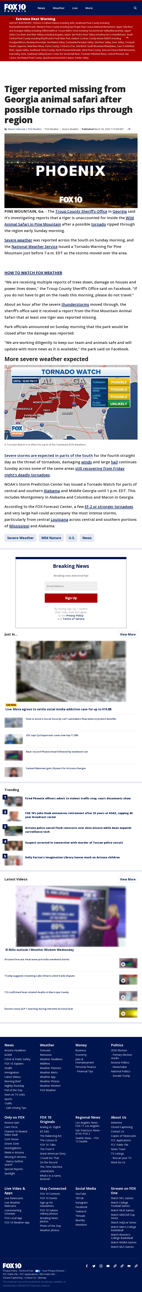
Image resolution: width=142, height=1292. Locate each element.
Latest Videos (15, 879)
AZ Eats (44, 1131)
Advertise (116, 1122)
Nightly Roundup (14, 1085)
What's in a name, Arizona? (50, 1177)
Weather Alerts (49, 1072)
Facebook (81, 1207)
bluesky (122, 1266)
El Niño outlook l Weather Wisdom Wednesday (40, 950)
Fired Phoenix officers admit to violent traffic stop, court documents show (78, 798)
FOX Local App (13, 1218)
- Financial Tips (84, 1071)
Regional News (87, 1117)
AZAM (8, 1054)
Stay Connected (53, 1188)
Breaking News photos (49, 1219)
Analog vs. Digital (50, 1127)
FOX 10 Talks (48, 1144)
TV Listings (117, 1153)
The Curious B (48, 1140)
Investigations (12, 1148)
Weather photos (49, 1230)
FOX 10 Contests (50, 1193)
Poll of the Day (13, 1090)
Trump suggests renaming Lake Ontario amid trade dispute (39, 975)
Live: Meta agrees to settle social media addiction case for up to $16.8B (58, 709)
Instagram (81, 1202)
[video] (71, 916)
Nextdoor (81, 1224)
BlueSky (80, 1220)
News (87, 538)
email (129, 1266)
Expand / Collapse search (135, 8)
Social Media (85, 1188)
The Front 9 (47, 1149)
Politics (117, 1045)
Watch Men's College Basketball (123, 1228)
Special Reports (13, 1169)
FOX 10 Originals (47, 1119)
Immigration (11, 1072)
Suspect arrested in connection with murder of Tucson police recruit (74, 842)
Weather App (47, 1077)
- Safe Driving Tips (15, 1108)
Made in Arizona (14, 1152)
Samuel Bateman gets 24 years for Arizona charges (56, 768)
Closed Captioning (122, 1127)
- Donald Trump (120, 1075)
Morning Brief (12, 1081)
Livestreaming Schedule (12, 1212)
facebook (87, 1266)
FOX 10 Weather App (16, 1222)
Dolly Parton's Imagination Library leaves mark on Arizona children (72, 857)
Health (8, 1068)
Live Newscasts (13, 1198)
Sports (8, 1099)
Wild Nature (51, 538)
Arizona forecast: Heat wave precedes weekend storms (36, 959)
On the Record (48, 1162)
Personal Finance (85, 1067)
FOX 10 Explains (13, 1063)
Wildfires (45, 1063)
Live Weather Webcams (12, 1204)
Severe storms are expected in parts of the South (48, 455)
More (88, 8)
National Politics (120, 1071)
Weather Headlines (51, 1059)
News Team (118, 1149)
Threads (80, 1216)
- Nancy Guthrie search (13, 1162)
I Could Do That (49, 1158)
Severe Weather (70, 129)
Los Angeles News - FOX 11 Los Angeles (87, 1124)
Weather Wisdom (50, 1085)
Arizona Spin (11, 1122)
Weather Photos (50, 1081)
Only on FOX (14, 1117)
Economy (81, 1054)
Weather (47, 1045)
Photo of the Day (50, 1225)
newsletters (136, 1266)
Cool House (11, 1139)
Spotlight (9, 1173)
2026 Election (119, 1050)
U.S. (72, 538)
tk (115, 1266)
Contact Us (117, 1131)
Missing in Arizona (15, 1157)
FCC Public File (119, 1144)
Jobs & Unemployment (84, 1060)
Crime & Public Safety (17, 1059)
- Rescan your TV (121, 1158)
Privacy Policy (75, 615)
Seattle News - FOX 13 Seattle (87, 1139)
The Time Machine (51, 1167)
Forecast (45, 1050)
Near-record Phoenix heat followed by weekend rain (57, 751)
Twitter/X (80, 1211)
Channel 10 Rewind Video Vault (15, 1133)
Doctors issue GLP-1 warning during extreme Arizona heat (38, 1008)
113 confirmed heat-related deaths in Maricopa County (36, 992)
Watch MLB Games (122, 1210)
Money (81, 1045)
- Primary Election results (121, 1056)
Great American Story (53, 1153)
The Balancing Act (51, 1136)
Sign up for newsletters (47, 1204)
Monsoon (46, 1054)
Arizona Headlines (15, 1050)
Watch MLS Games (122, 1247)
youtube (108, 1266)
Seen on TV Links (14, 1094)
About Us (118, 1117)
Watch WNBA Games (123, 1242)
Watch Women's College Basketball (122, 1236)
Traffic (8, 1103)
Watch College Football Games (120, 1204)
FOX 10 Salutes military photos (49, 1212)
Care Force (11, 1127)
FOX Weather (52, 129)
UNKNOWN (47, 1171)
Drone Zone (11, 1143)
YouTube (80, 1193)
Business (80, 1050)
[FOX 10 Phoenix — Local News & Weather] (16, 8)
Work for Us (118, 1162)
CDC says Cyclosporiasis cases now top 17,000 (52, 735)
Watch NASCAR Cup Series (123, 1216)
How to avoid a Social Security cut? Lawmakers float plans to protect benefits (71, 718)
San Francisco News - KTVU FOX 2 (88, 1132)
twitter (94, 1266)
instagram (101, 1266)
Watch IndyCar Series (123, 1222)
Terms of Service (73, 619)
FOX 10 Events (48, 1198)
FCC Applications (121, 1140)
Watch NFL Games (122, 1198)
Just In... (11, 634)
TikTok (79, 1198)
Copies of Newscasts (123, 1136)
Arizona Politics (120, 1062)
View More (128, 634)
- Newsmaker (119, 1067)
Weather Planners (50, 1068)
